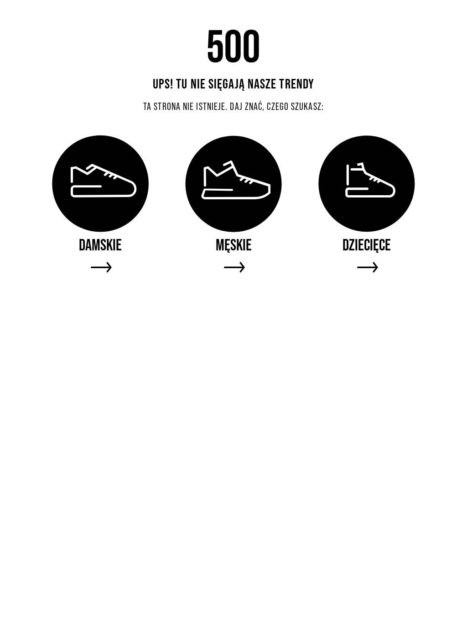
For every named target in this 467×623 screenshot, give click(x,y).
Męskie (234, 245)
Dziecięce (366, 245)
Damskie (100, 245)
